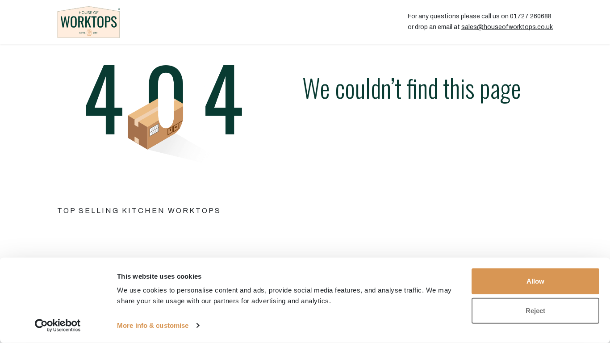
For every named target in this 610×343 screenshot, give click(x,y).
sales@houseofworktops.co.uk (507, 27)
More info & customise (152, 325)
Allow (535, 281)
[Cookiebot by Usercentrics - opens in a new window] (58, 325)
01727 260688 (531, 16)
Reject (535, 310)
